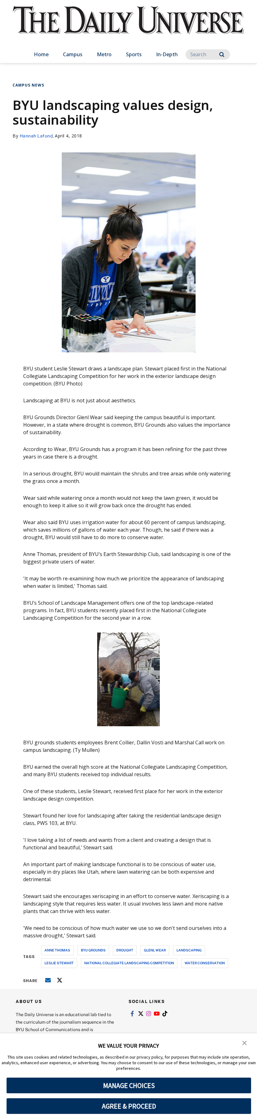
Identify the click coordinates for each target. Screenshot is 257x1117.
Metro (104, 54)
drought (124, 950)
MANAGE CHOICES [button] (129, 1085)
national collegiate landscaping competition (129, 963)
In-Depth (167, 54)
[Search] (221, 54)
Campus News (28, 85)
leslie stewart (59, 963)
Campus (72, 54)
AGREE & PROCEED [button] (129, 1106)
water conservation (205, 963)
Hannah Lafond (36, 135)
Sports (134, 54)
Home (41, 54)
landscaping (189, 950)
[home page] (128, 26)
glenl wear (155, 950)
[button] (244, 1042)
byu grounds (93, 950)
